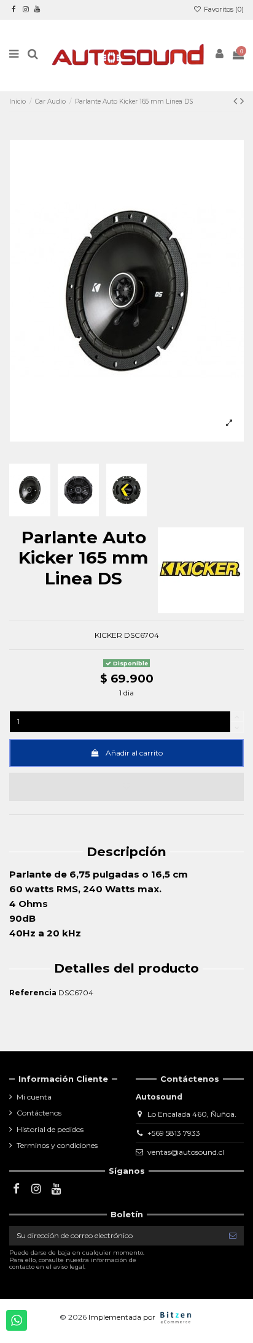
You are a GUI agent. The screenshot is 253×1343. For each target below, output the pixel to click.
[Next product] (242, 101)
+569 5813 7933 (173, 1133)
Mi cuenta (34, 1096)
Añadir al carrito (134, 752)
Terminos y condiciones (57, 1145)
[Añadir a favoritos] (126, 787)
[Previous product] (236, 101)
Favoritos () (223, 9)
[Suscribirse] (233, 1235)
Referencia (32, 992)
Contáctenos (39, 1112)
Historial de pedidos (50, 1129)
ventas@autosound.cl (185, 1152)
